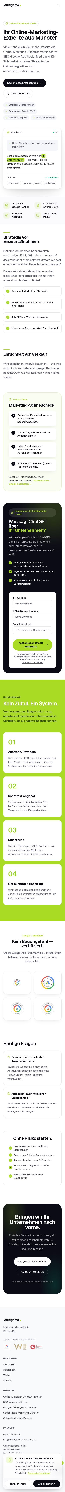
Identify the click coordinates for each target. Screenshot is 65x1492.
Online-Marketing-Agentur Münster (22, 1396)
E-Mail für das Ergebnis (25, 611)
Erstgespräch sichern (30, 1261)
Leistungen (9, 1364)
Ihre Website (19, 597)
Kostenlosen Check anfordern (31, 644)
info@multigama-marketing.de (19, 1439)
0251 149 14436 (20, 93)
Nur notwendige (18, 1483)
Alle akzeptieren (46, 1483)
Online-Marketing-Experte (17, 1418)
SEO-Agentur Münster (15, 1401)
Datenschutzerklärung (32, 662)
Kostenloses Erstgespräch (22, 82)
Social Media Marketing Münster (21, 1412)
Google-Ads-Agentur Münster (19, 1407)
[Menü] (59, 5)
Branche (22, 624)
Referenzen (9, 1369)
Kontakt (7, 1380)
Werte (6, 1375)
